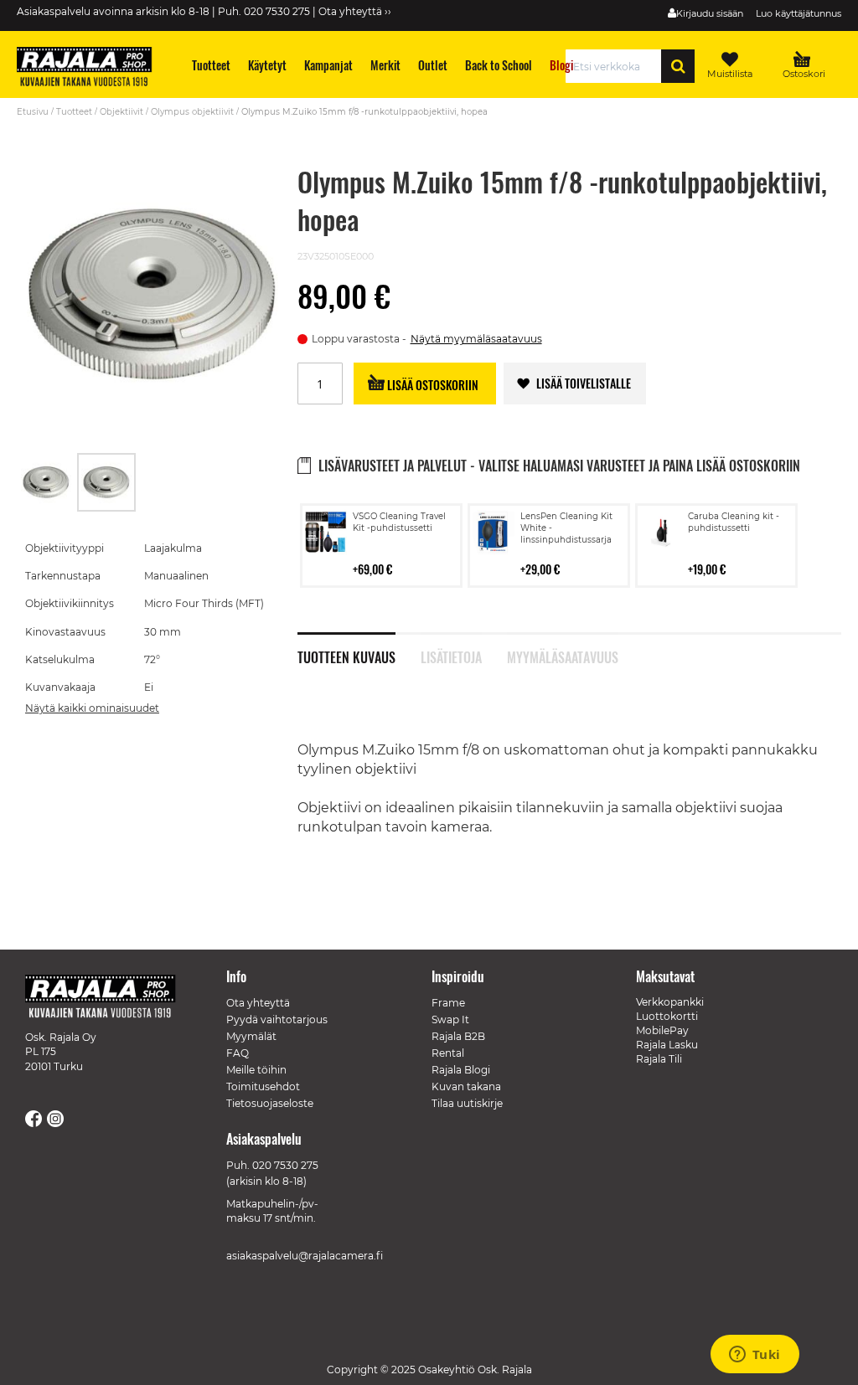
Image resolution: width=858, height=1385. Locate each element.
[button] (47, 482)
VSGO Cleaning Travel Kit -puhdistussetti (399, 522)
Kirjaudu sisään (709, 13)
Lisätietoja (451, 655)
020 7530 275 (285, 1165)
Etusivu (33, 111)
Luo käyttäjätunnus (798, 13)
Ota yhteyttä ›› (354, 11)
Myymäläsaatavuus (562, 655)
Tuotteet (74, 111)
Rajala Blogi (461, 1069)
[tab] (359, 648)
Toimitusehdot (263, 1086)
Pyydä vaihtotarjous (277, 1019)
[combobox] (618, 66)
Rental (448, 1053)
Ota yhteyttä (258, 1002)
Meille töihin (256, 1069)
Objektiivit (121, 111)
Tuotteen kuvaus (346, 655)
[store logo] (92, 68)
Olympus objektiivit (192, 111)
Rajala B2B (458, 1036)
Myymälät (251, 1036)
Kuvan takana (466, 1086)
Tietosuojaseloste (269, 1103)
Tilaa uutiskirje (467, 1103)
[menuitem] (211, 65)
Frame (448, 1002)
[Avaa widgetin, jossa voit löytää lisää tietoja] (754, 1356)
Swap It (450, 1019)
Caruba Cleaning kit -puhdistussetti (733, 522)
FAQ (237, 1053)
